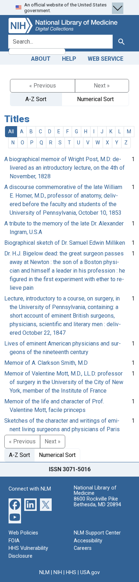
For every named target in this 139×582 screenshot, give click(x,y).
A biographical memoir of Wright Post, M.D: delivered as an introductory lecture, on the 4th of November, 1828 (64, 168)
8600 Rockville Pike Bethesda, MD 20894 (97, 502)
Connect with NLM (30, 489)
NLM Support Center (97, 533)
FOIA (14, 541)
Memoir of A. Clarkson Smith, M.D (46, 362)
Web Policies (23, 533)
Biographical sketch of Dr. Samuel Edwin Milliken (64, 242)
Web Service (105, 58)
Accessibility (88, 541)
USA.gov (90, 572)
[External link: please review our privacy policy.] (15, 504)
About (41, 58)
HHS (71, 572)
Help (69, 58)
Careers (83, 548)
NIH (57, 572)
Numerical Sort (95, 99)
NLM (44, 572)
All (11, 131)
